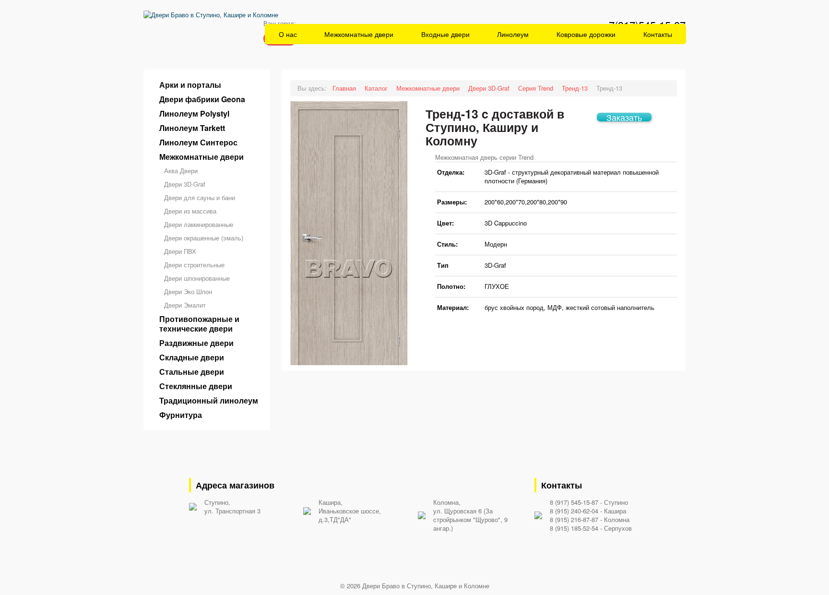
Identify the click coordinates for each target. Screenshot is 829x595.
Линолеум (513, 34)
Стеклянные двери (195, 386)
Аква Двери (181, 170)
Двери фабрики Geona (202, 99)
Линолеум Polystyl (194, 114)
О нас (288, 34)
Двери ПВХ (180, 251)
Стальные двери (191, 372)
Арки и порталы (190, 85)
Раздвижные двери (196, 343)
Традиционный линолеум (208, 400)
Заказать (624, 117)
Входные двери (445, 34)
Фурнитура (180, 415)
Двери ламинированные (198, 224)
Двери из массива (190, 210)
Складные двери (191, 357)
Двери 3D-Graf (184, 184)
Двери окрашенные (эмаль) (203, 237)
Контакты (657, 34)
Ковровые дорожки (586, 34)
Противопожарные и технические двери (199, 323)
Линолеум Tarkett (192, 128)
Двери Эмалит (185, 304)
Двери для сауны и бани (199, 197)
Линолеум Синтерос (198, 142)
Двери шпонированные (197, 278)
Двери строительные (194, 264)
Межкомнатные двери (358, 34)
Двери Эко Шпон (188, 291)
